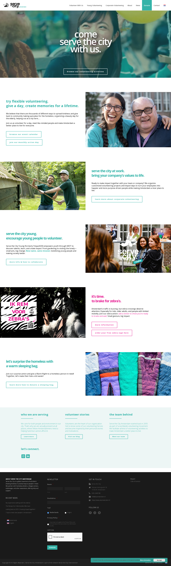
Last (66, 492)
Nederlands (54, 512)
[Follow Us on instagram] (94, 512)
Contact (157, 5)
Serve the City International (153, 563)
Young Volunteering (94, 5)
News (138, 5)
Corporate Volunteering (115, 5)
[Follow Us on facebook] (90, 512)
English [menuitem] (12, 523)
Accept (159, 560)
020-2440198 (96, 493)
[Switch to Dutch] (165, 5)
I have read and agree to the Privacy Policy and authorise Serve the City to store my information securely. (62, 524)
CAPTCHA (50, 530)
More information (145, 560)
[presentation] (65, 537)
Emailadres (52, 498)
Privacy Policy (53, 518)
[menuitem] (12, 520)
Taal (48, 508)
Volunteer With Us (76, 5)
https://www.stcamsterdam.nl (101, 500)
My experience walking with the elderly (18, 503)
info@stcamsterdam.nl (99, 497)
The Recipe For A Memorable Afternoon (18, 506)
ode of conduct (135, 481)
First (48, 492)
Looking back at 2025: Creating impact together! (20, 509)
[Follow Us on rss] (99, 512)
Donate (147, 5)
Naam (50, 484)
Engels (69, 512)
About (129, 5)
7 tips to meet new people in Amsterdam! (19, 513)
